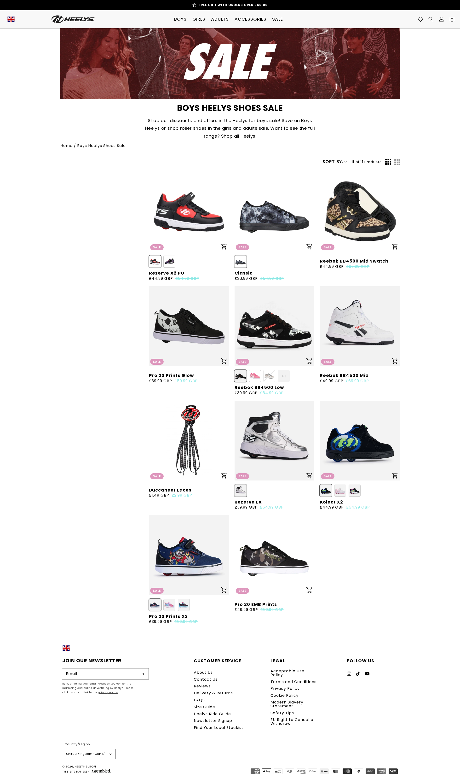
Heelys (248, 136)
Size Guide (204, 707)
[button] (180, 19)
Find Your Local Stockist (218, 727)
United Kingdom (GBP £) (86, 753)
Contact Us (206, 679)
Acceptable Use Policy (287, 673)
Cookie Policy (284, 695)
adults (250, 128)
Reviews (202, 686)
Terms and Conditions (293, 682)
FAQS (199, 700)
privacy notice (108, 692)
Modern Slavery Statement (286, 704)
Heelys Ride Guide (212, 714)
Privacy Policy (285, 688)
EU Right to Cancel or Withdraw (292, 721)
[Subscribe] (143, 673)
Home (66, 145)
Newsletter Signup (213, 720)
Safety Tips (282, 713)
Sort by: (332, 161)
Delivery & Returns (213, 693)
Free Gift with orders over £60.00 (233, 5)
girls (227, 128)
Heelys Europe (86, 766)
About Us (203, 673)
